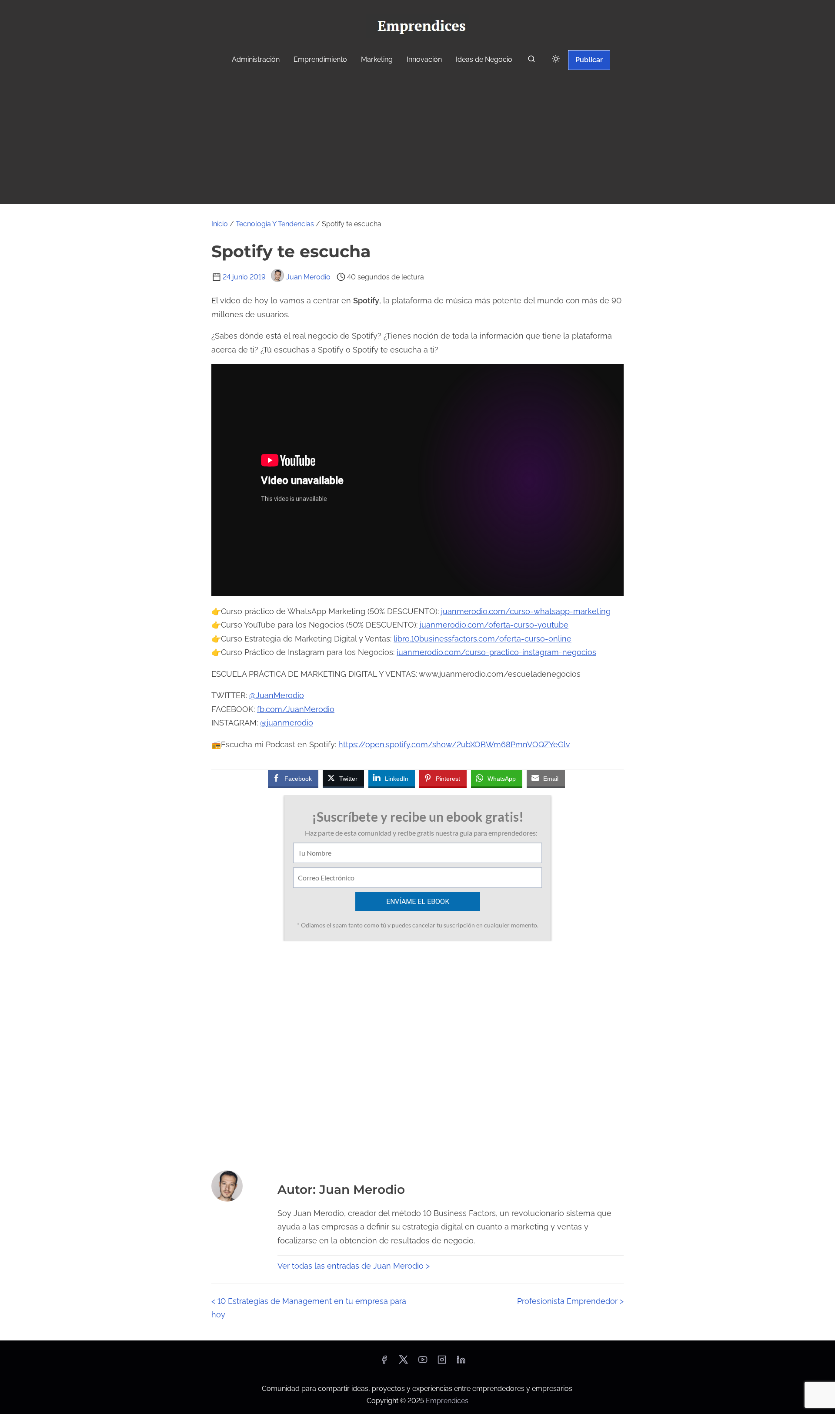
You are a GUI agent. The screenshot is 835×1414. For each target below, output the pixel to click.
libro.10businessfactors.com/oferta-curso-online (482, 638)
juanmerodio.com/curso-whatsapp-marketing (526, 611)
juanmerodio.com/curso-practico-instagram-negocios (496, 652)
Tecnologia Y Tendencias (275, 224)
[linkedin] (461, 1362)
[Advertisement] (417, 138)
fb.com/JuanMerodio (295, 709)
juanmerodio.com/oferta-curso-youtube (494, 624)
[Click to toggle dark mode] (556, 59)
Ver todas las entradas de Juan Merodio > (353, 1265)
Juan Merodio (308, 277)
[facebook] (384, 1362)
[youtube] (422, 1362)
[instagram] (442, 1362)
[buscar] (531, 60)
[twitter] (403, 1362)
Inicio (219, 224)
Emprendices (447, 1401)
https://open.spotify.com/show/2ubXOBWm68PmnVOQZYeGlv (454, 744)
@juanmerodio (286, 722)
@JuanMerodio (276, 695)
